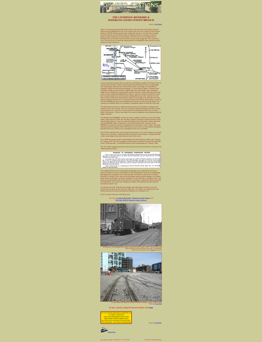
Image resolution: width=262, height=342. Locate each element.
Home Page (111, 332)
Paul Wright (158, 24)
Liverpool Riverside (123, 198)
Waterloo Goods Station (141, 198)
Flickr (152, 250)
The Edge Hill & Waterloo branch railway (131, 200)
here (151, 308)
